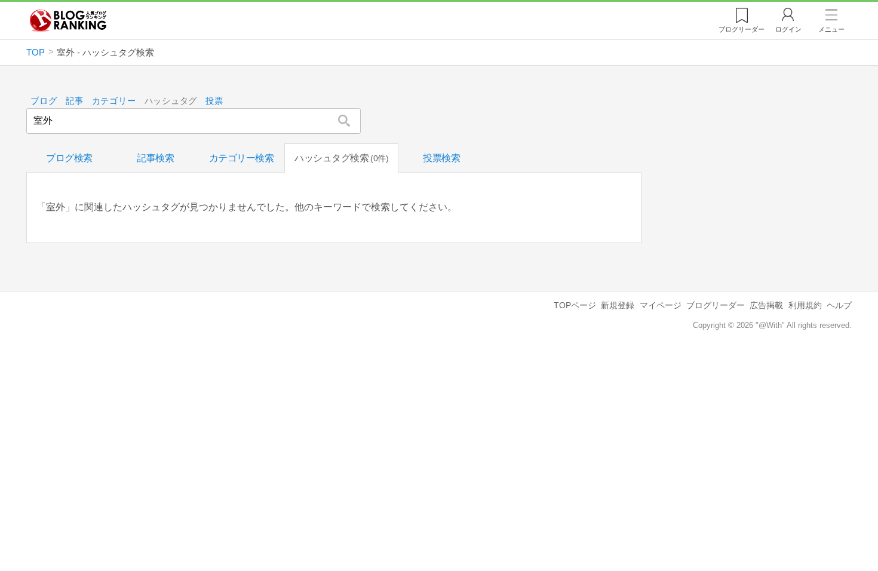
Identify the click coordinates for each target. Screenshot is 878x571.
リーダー (742, 29)
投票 (214, 101)
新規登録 (617, 305)
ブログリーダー (715, 305)
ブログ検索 (69, 158)
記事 (74, 101)
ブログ (43, 101)
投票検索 (441, 158)
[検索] (344, 121)
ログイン (788, 29)
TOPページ (575, 305)
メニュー (831, 29)
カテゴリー (114, 101)
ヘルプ (839, 305)
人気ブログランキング (68, 20)
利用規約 (805, 305)
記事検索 (155, 158)
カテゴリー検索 (241, 158)
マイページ (660, 305)
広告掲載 (766, 305)
